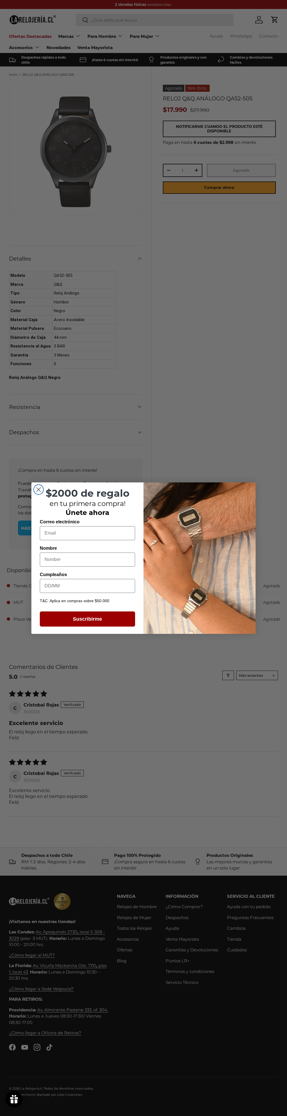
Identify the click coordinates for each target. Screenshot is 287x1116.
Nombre (48, 548)
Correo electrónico (60, 521)
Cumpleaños (53, 574)
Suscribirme (87, 619)
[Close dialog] (38, 489)
